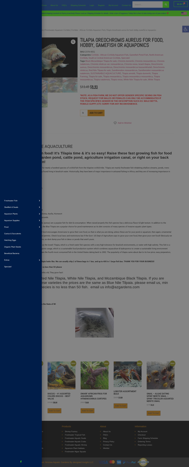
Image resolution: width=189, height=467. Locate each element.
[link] (21, 200)
